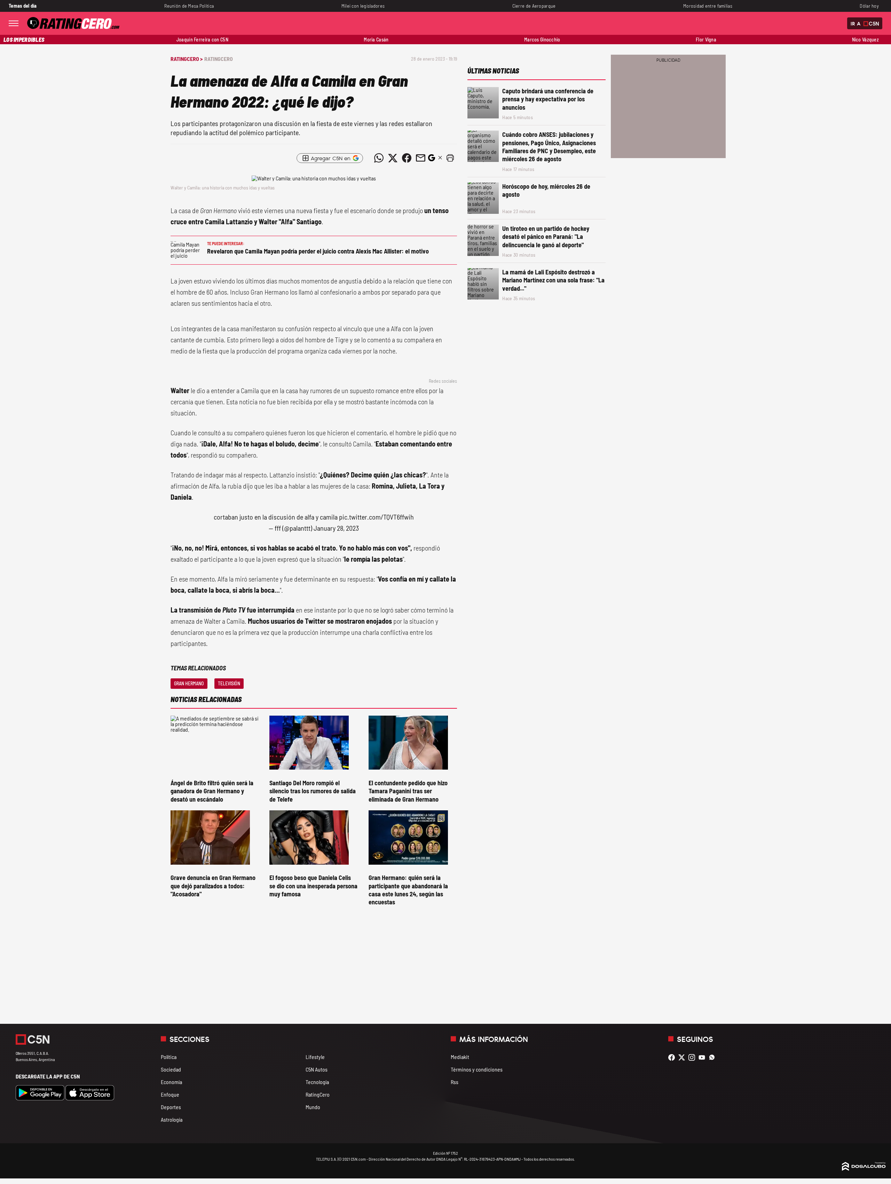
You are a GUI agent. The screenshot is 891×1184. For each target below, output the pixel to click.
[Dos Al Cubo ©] (864, 1168)
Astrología (171, 1119)
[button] (450, 158)
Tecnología (317, 1081)
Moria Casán (376, 39)
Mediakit (460, 1056)
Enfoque (170, 1094)
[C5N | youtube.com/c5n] (704, 1057)
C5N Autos (317, 1069)
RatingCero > (187, 58)
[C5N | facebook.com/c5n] (673, 1057)
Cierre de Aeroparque (534, 6)
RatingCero (218, 58)
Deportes (171, 1107)
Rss (454, 1081)
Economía (171, 1081)
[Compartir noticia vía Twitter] (393, 158)
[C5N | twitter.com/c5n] (683, 1057)
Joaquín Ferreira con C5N (202, 39)
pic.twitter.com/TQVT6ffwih (376, 517)
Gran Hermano (189, 683)
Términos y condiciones (477, 1069)
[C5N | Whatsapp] (714, 1057)
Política (168, 1056)
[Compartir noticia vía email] (420, 158)
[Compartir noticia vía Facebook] (406, 158)
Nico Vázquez (865, 39)
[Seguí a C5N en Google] (431, 159)
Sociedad (171, 1069)
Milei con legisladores (363, 6)
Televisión (229, 683)
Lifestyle (315, 1056)
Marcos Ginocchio (542, 39)
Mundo (313, 1107)
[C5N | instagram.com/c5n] (693, 1057)
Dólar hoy (869, 6)
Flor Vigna (706, 39)
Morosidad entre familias (707, 6)
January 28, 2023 (336, 528)
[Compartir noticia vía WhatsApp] (379, 158)
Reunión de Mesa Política (189, 6)
